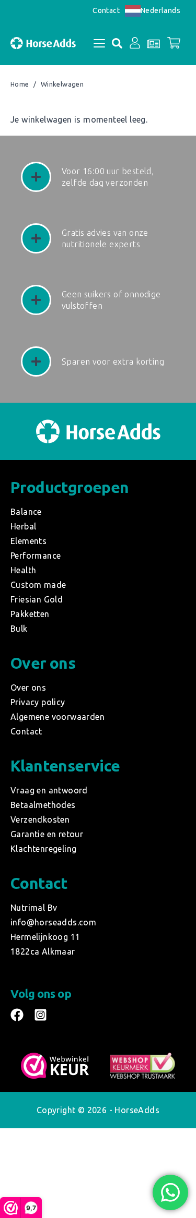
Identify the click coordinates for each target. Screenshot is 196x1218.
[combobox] (153, 10)
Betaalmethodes (43, 805)
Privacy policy (37, 702)
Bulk (19, 628)
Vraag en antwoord (49, 790)
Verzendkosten (40, 819)
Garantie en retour (46, 834)
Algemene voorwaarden (57, 716)
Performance (35, 555)
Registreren (127, 152)
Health (23, 570)
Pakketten (30, 614)
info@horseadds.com (53, 922)
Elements (28, 541)
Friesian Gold (36, 599)
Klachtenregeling (43, 848)
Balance (26, 511)
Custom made (38, 584)
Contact (106, 10)
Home (19, 84)
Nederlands (160, 10)
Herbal (23, 526)
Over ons (28, 687)
